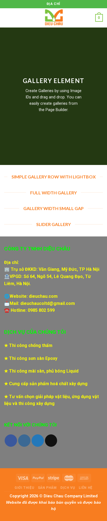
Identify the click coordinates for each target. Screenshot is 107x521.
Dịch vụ (67, 488)
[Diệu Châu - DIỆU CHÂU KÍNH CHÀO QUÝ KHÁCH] (53, 17)
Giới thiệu (24, 488)
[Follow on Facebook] (11, 440)
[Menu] (7, 17)
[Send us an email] (51, 440)
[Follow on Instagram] (24, 440)
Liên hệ (85, 488)
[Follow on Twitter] (38, 440)
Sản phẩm (47, 488)
